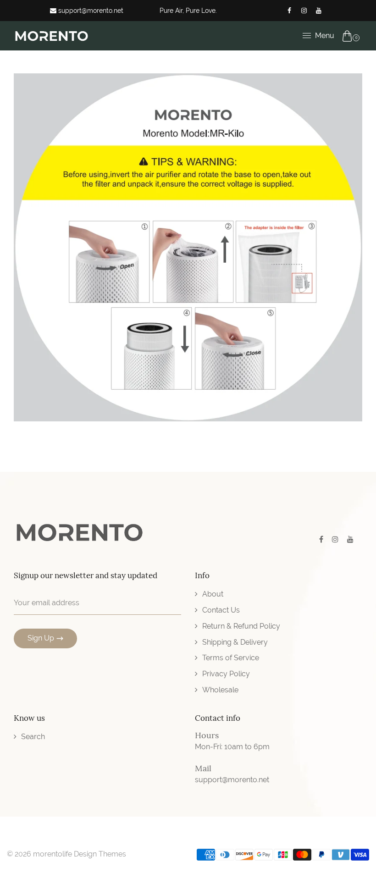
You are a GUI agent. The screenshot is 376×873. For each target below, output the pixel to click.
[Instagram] (304, 10)
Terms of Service (230, 657)
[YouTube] (319, 10)
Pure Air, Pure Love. (188, 10)
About (212, 594)
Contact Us (221, 610)
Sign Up (41, 638)
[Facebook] (289, 10)
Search (33, 736)
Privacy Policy (226, 673)
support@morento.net (89, 10)
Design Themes (100, 854)
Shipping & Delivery (235, 642)
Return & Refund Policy (241, 626)
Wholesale (220, 689)
